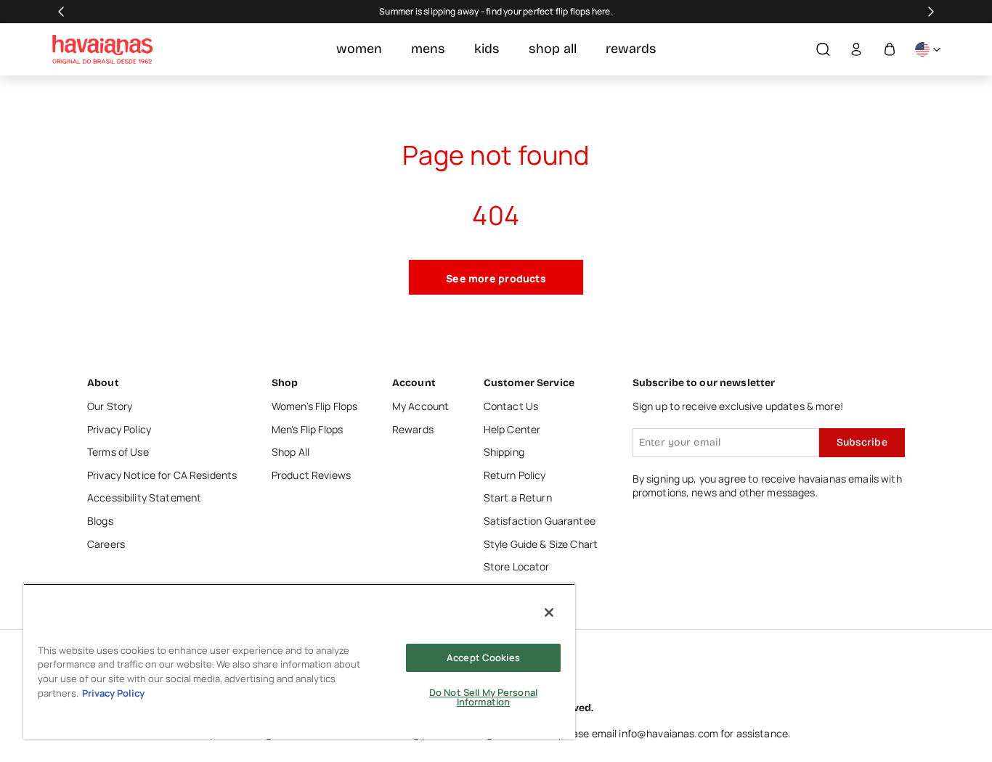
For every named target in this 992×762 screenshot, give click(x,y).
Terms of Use (118, 452)
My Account (420, 406)
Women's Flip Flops (315, 406)
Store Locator (517, 566)
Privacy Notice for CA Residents (162, 475)
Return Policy (515, 475)
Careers (106, 544)
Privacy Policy (119, 429)
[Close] (549, 612)
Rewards (413, 429)
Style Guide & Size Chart (541, 544)
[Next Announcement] (931, 11)
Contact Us (511, 406)
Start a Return (518, 497)
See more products (496, 278)
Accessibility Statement (144, 497)
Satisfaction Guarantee (539, 521)
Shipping (504, 452)
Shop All (290, 452)
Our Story (109, 406)
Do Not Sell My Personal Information (483, 697)
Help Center (512, 429)
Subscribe (862, 442)
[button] (822, 49)
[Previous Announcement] (61, 11)
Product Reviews (311, 475)
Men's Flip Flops (307, 429)
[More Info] (927, 49)
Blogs (100, 521)
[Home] (102, 49)
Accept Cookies (483, 657)
